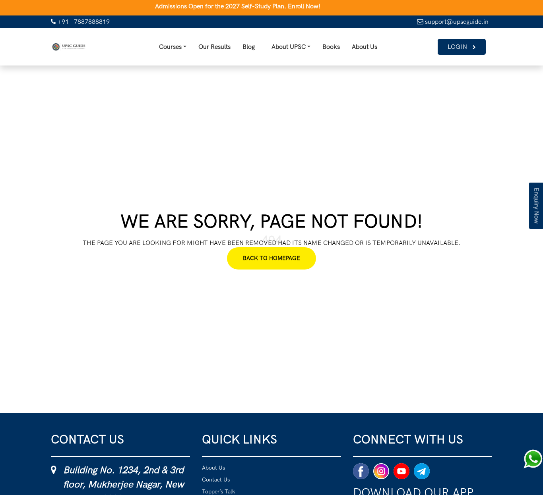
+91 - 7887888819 (83, 21)
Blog (241, 48)
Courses (142, 48)
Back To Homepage (271, 261)
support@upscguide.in (456, 21)
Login (455, 48)
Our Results (199, 48)
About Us (380, 48)
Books (339, 48)
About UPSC (285, 48)
